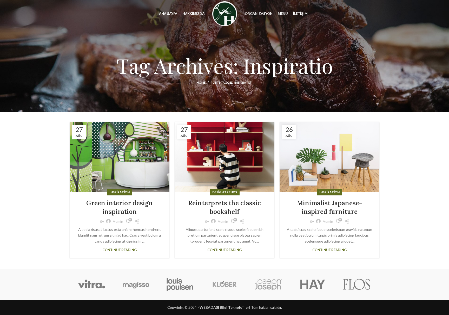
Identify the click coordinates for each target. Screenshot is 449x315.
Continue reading (119, 250)
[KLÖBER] (224, 284)
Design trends (224, 192)
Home (201, 82)
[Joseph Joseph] (268, 284)
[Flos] (357, 284)
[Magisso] (136, 284)
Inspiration (119, 192)
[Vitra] (91, 284)
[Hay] (312, 284)
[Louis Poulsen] (180, 284)
